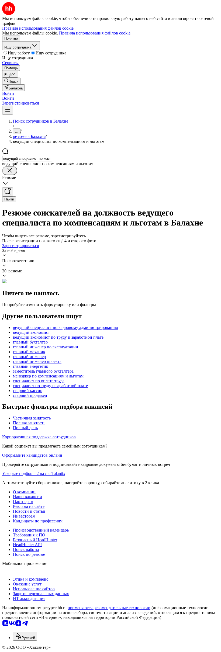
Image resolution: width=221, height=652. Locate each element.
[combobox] (27, 158)
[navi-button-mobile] (7, 110)
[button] (8, 93)
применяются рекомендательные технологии (109, 607)
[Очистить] (9, 170)
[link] (11, 81)
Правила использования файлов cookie (94, 33)
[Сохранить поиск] (7, 192)
